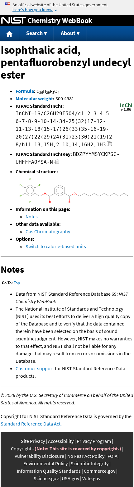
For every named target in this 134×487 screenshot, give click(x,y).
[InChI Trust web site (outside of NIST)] (126, 110)
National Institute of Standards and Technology (13, 20)
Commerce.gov (99, 471)
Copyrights (22, 448)
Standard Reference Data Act (30, 424)
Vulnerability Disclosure (39, 456)
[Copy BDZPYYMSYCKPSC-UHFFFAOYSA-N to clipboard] (56, 163)
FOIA (112, 456)
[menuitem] (9, 33)
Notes (32, 216)
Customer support (35, 368)
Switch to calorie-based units (56, 246)
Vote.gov (91, 478)
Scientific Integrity (89, 463)
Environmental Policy (45, 463)
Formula (25, 91)
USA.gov (70, 478)
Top (17, 282)
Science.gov (46, 478)
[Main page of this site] (9, 33)
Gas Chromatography (48, 231)
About (68, 33)
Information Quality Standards (49, 471)
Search (34, 33)
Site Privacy (33, 441)
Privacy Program (94, 441)
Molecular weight (34, 98)
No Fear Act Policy (85, 456)
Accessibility (61, 441)
